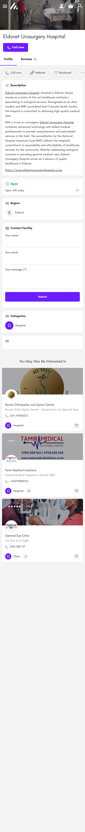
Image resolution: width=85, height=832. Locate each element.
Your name (11, 235)
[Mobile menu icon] (5, 6)
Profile (8, 59)
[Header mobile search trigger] (80, 6)
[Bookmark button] (76, 425)
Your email (11, 252)
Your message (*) (15, 269)
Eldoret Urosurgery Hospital (22, 93)
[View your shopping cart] (70, 6)
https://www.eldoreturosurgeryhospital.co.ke (33, 170)
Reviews (28, 59)
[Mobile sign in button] (61, 6)
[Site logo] (14, 6)
